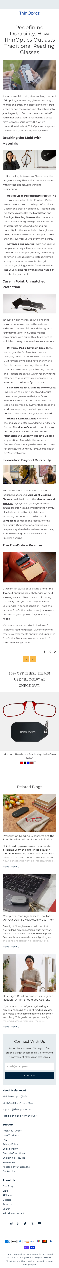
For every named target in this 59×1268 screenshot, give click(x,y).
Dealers (7, 1199)
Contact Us (9, 1171)
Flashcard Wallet (17, 387)
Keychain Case (36, 347)
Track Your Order (12, 1130)
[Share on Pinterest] (55, 651)
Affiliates (7, 1195)
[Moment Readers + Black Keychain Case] (29, 721)
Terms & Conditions (14, 1153)
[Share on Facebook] (44, 651)
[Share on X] (49, 651)
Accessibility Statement (16, 1166)
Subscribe (29, 1075)
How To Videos (11, 1135)
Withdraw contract (13, 1213)
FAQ (5, 1139)
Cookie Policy (10, 1148)
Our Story (8, 1186)
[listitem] (29, 4)
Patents (7, 1204)
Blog (5, 1190)
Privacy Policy (10, 1144)
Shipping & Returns (14, 1157)
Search (6, 1208)
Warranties (9, 1162)
